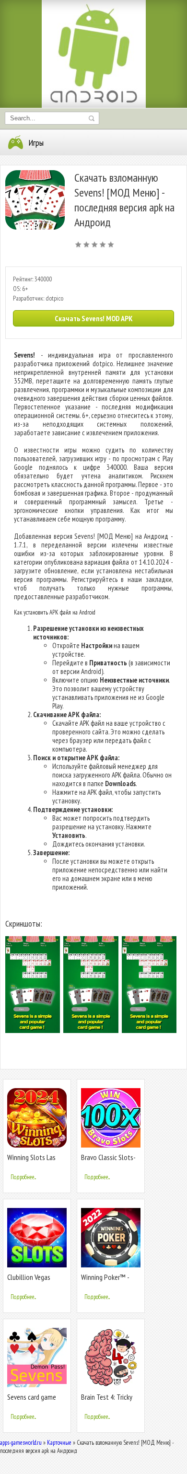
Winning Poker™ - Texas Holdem (105, 1281)
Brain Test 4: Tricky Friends (106, 1401)
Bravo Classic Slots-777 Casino (108, 1161)
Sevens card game (31, 1397)
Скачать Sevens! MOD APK (94, 318)
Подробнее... (23, 1177)
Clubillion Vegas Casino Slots (28, 1281)
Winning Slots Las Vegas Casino (31, 1161)
